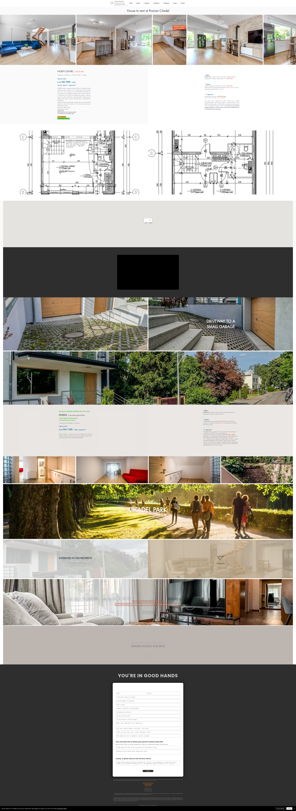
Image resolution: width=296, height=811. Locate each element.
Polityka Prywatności (148, 790)
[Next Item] (293, 39)
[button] (182, 3)
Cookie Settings (280, 808)
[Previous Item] (3, 39)
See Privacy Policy (62, 808)
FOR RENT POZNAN (119, 3)
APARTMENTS (119, 1)
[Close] (294, 808)
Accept (289, 808)
